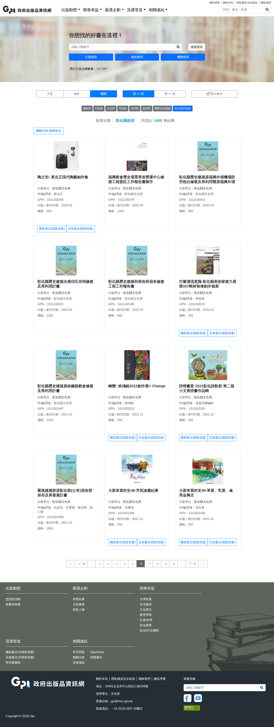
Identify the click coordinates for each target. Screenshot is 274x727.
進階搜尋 (197, 47)
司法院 (123, 108)
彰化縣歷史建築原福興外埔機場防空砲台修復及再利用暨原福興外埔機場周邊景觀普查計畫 (207, 181)
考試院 (135, 108)
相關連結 (156, 10)
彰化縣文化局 (61, 188)
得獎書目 (96, 657)
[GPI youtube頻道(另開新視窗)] (199, 697)
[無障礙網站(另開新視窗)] (192, 707)
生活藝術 (146, 604)
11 (100, 563)
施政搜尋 (137, 57)
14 (124, 563)
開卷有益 (91, 10)
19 (165, 563)
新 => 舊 (138, 93)
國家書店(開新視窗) (52, 228)
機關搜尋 (183, 57)
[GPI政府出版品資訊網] (27, 10)
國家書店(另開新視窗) (20, 652)
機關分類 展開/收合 (48, 130)
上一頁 (81, 563)
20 (174, 563)
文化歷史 (146, 609)
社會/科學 (146, 620)
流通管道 (135, 10)
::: (57, 9)
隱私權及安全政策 (247, 2)
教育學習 (146, 614)
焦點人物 (79, 609)
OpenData (97, 652)
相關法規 (79, 657)
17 (149, 563)
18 (157, 563)
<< (71, 563)
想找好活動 (13, 599)
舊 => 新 (170, 93)
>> (203, 563)
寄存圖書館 (13, 662)
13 (116, 563)
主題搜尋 (91, 57)
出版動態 (69, 10)
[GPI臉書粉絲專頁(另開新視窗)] (188, 697)
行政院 (99, 108)
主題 (50, 93)
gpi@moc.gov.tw (122, 701)
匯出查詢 (216, 93)
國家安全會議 (162, 108)
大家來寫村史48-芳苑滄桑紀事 (133, 490)
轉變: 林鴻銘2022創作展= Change (137, 386)
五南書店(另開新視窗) (20, 657)
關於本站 (228, 2)
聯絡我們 (266, 2)
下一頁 (192, 563)
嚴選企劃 (113, 10)
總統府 (87, 108)
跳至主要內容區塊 (10, 1)
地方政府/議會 (182, 108)
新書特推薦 (13, 604)
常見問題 (79, 652)
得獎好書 (79, 599)
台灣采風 (146, 599)
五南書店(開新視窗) (80, 228)
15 (133, 563)
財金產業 (146, 625)
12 (108, 563)
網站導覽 (214, 2)
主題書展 (79, 604)
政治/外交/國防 (149, 630)
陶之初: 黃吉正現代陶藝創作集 (62, 177)
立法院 (111, 108)
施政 (77, 93)
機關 (103, 93)
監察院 (147, 108)
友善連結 (79, 662)
